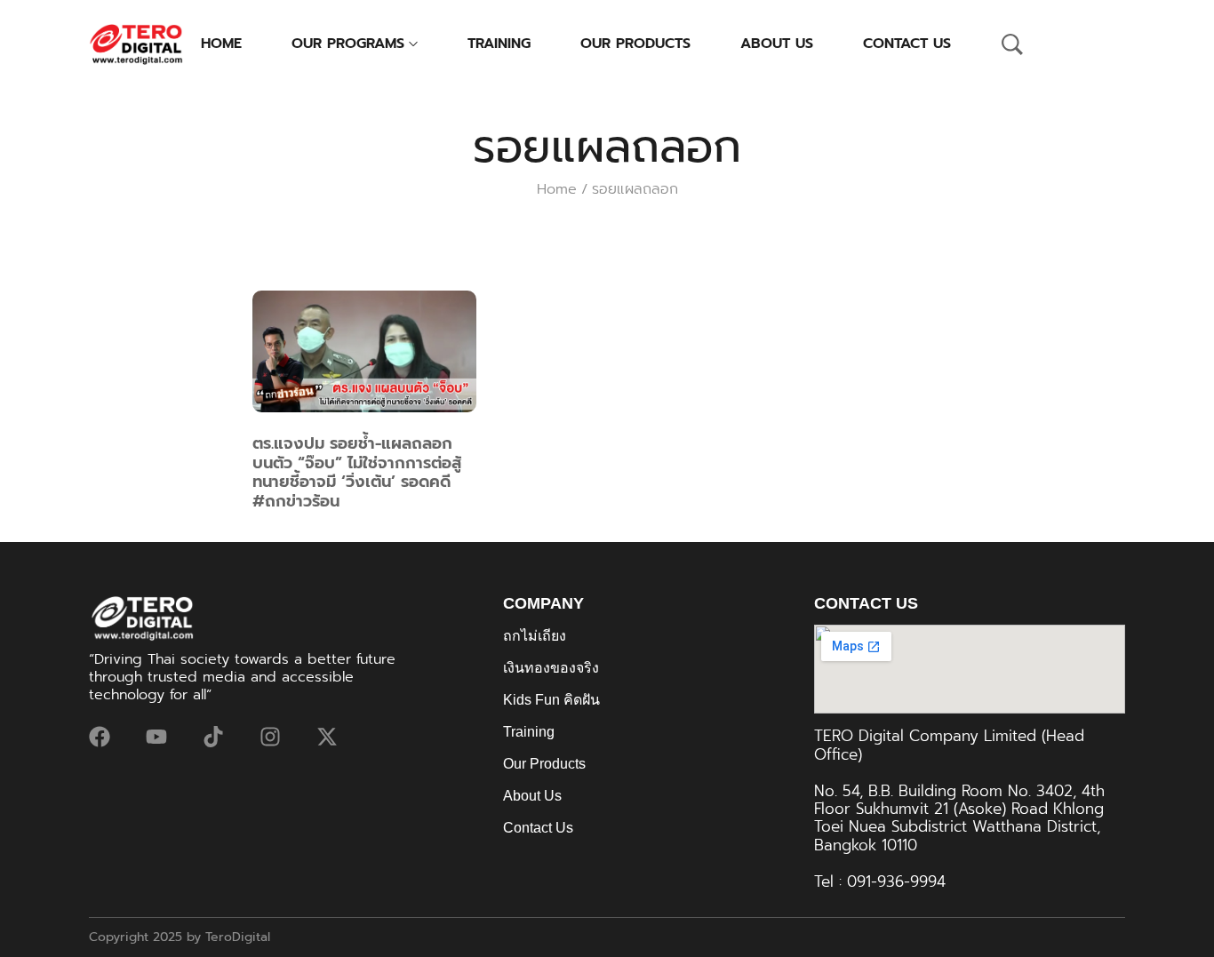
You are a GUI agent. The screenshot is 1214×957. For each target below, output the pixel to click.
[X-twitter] (327, 736)
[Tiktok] (213, 736)
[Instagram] (270, 736)
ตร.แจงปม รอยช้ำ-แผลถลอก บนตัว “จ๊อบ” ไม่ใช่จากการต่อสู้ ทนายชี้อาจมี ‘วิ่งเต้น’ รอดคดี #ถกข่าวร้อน (356, 472)
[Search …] (1012, 44)
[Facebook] (99, 736)
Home (557, 189)
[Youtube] (156, 736)
